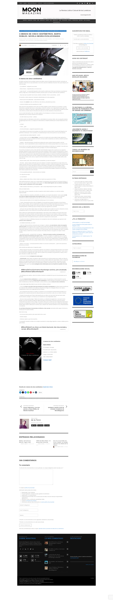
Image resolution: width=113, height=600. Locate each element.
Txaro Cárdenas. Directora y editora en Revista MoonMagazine (56, 569)
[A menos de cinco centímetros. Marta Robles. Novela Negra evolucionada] (43, 61)
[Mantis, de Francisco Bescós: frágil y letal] (26, 449)
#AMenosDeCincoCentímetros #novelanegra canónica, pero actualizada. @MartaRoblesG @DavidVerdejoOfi (44, 270)
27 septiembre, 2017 (32, 45)
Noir (46, 30)
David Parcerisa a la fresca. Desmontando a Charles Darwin (56, 543)
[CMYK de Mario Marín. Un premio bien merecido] (43, 450)
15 (67, 567)
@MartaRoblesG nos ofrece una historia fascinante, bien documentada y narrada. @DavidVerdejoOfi (44, 328)
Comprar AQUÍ (47, 360)
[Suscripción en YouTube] (73, 277)
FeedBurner (87, 51)
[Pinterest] (85, 3)
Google (47, 425)
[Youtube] (90, 3)
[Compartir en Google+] (63, 45)
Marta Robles (42, 398)
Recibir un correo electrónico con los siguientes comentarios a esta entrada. (37, 519)
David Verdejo (31, 398)
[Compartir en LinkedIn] (65, 45)
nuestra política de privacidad (47, 502)
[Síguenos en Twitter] (73, 273)
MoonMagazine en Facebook (79, 261)
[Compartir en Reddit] (67, 45)
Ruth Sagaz (55, 398)
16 (67, 549)
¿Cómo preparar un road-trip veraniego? (81, 222)
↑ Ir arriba (92, 578)
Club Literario (24, 30)
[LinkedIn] (82, 3)
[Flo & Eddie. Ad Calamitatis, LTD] (46, 562)
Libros (43, 30)
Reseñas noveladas (60, 30)
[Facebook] (77, 3)
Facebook (41, 425)
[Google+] (80, 3)
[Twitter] (87, 3)
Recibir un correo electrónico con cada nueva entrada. (32, 522)
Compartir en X (63, 271)
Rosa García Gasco (59, 446)
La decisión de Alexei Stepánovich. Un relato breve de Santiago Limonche (56, 556)
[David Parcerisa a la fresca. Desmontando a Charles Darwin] (46, 542)
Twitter (34, 425)
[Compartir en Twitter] (60, 45)
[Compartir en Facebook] (58, 45)
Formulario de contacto (31, 500)
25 (67, 542)
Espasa (37, 398)
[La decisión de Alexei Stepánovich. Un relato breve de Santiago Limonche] (46, 555)
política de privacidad (29, 487)
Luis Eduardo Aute (74, 558)
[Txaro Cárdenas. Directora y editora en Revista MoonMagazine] (46, 568)
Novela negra (49, 398)
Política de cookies (90, 564)
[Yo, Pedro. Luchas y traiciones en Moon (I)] (46, 549)
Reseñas (51, 30)
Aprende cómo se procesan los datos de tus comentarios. (51, 528)
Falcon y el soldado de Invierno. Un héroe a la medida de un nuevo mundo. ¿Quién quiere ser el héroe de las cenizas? (82, 233)
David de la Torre (34, 30)
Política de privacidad (88, 43)
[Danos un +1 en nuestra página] (32, 560)
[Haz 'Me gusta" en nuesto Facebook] (84, 273)
